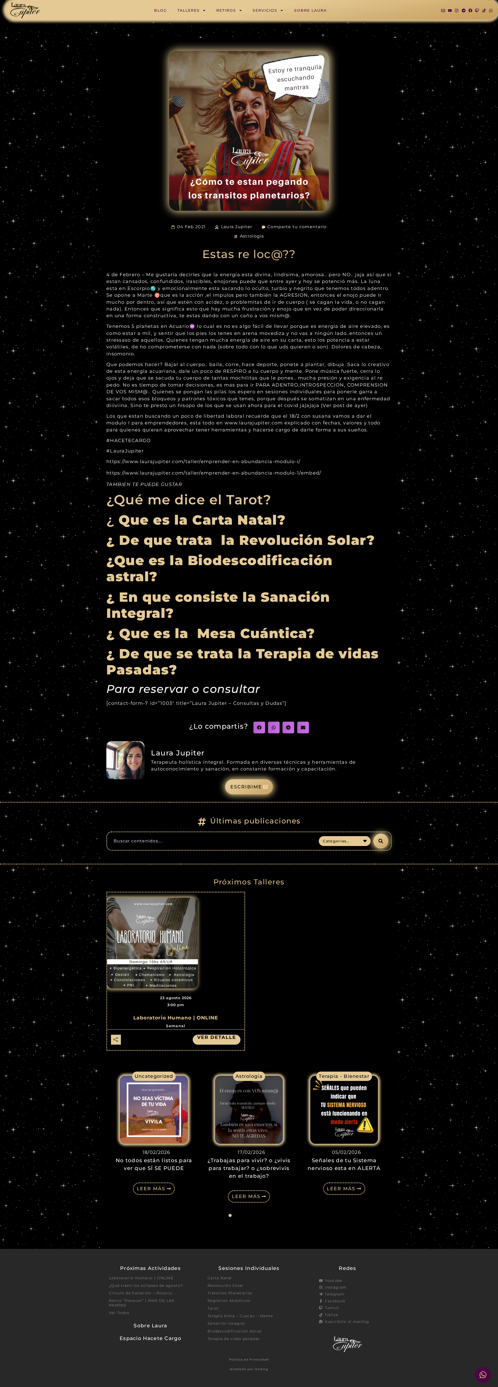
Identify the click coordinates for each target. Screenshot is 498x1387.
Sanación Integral (226, 1323)
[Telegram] (464, 10)
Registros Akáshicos (229, 1300)
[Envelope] (443, 10)
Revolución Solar (226, 1285)
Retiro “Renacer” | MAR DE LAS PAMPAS (142, 1302)
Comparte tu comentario (297, 226)
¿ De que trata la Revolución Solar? (240, 540)
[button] (259, 727)
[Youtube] (450, 10)
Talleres (188, 10)
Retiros (226, 10)
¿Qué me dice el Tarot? (188, 500)
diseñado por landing (249, 1369)
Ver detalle (216, 1037)
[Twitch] (477, 10)
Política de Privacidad (249, 1359)
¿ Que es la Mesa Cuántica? (212, 633)
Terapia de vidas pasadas (234, 1338)
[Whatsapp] (491, 10)
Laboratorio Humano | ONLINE (175, 1018)
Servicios (265, 10)
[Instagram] (457, 10)
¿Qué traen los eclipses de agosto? (146, 1285)
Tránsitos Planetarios (230, 1293)
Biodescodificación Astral (235, 1331)
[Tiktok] (484, 10)
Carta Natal (220, 1278)
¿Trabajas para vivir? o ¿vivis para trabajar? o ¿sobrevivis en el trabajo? (249, 1168)
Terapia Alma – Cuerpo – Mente (240, 1316)
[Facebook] (470, 10)
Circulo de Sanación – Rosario (140, 1293)
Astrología (252, 236)
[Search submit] (380, 841)
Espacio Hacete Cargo (150, 1338)
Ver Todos (119, 1312)
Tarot (213, 1308)
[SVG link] (25, 10)
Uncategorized (154, 1076)
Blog (160, 10)
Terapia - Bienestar (344, 1076)
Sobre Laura (310, 10)
